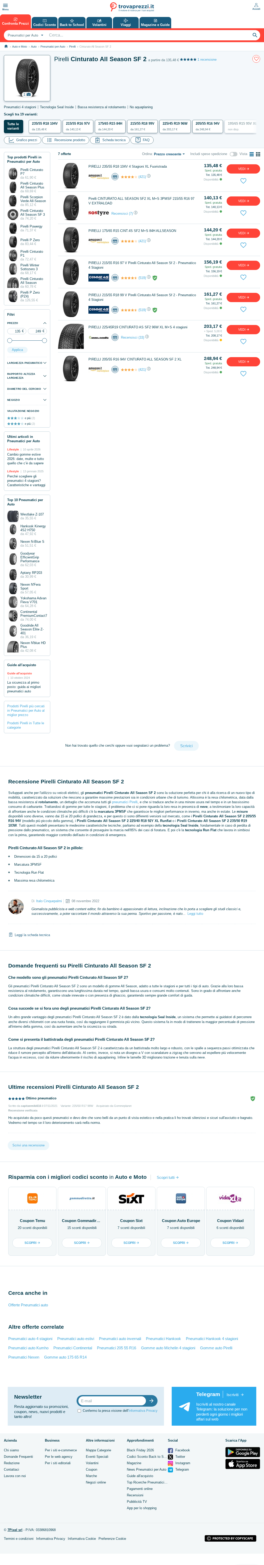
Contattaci (11, 1469)
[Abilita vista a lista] (252, 154)
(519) (142, 278)
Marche (91, 1476)
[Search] (255, 35)
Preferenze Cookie (112, 1539)
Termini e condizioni (19, 1539)
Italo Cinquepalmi (49, 901)
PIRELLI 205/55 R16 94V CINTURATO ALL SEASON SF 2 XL (135, 359)
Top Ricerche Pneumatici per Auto (152, 1482)
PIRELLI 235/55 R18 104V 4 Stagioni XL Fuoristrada (127, 166)
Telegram (181, 1469)
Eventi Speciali (97, 1457)
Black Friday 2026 (140, 1450)
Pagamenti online (140, 1489)
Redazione (12, 1463)
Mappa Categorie (98, 1450)
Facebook (182, 1450)
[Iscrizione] (153, 1401)
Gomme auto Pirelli (216, 1348)
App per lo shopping (141, 1508)
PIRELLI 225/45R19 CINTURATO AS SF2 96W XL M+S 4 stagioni (137, 327)
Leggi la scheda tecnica (32, 935)
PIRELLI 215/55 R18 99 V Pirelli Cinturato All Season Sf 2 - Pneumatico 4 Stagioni (142, 297)
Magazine (134, 1463)
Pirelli (72, 46)
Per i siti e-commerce (61, 1450)
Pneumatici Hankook (163, 1338)
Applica (17, 350)
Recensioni (135, 1495)
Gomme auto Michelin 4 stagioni (168, 1348)
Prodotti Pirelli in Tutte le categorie (25, 725)
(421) (142, 177)
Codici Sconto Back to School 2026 (153, 1457)
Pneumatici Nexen (23, 1357)
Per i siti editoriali (58, 1463)
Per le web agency (58, 1457)
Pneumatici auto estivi (75, 1338)
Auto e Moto (19, 46)
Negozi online (96, 1482)
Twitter (179, 1457)
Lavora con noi (15, 1476)
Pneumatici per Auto (52, 46)
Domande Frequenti (18, 1457)
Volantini (92, 1463)
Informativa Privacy (143, 1411)
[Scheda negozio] (98, 176)
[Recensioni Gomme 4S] (129, 277)
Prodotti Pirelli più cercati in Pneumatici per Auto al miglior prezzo (26, 710)
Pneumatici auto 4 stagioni (30, 1338)
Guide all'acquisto (140, 1476)
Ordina (147, 154)
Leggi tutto (195, 914)
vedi (242, 169)
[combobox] (25, 35)
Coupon (91, 1469)
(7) (131, 213)
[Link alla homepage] (6, 46)
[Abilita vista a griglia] (258, 154)
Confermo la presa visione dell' (120, 1411)
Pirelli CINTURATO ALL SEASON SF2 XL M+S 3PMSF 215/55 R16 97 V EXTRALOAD (141, 201)
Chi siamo (11, 1450)
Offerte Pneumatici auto (28, 1305)
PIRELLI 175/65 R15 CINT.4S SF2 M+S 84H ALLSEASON (132, 231)
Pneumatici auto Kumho (28, 1348)
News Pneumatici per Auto (146, 1469)
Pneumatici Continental (72, 1348)
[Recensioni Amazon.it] (129, 176)
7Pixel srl (14, 1530)
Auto (34, 46)
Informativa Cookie (82, 1539)
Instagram (182, 1463)
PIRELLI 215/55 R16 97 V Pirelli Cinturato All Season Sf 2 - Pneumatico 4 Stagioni (142, 265)
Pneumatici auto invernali (120, 1338)
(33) (141, 337)
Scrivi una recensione (28, 1145)
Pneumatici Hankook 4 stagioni (212, 1338)
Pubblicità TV (137, 1502)
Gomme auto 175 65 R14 (65, 1357)
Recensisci (119, 213)
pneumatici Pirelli (125, 802)
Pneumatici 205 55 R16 (116, 1348)
